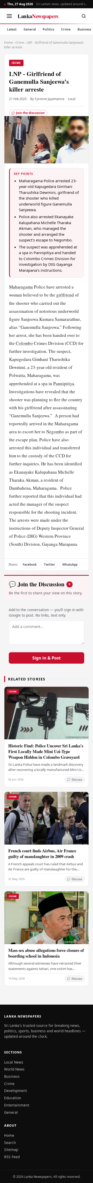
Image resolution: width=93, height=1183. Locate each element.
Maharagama (21, 287)
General (30, 29)
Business (12, 1076)
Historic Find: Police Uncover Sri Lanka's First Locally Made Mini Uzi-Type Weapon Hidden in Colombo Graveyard (45, 751)
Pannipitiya (63, 383)
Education (12, 1097)
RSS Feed (12, 1156)
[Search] (84, 16)
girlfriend (65, 295)
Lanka (38, 16)
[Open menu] (9, 16)
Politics (48, 29)
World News (14, 1069)
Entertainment (16, 1105)
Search (10, 1142)
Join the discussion (30, 113)
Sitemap (11, 1149)
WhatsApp (70, 564)
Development (15, 1090)
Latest (12, 29)
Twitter (49, 564)
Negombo (55, 432)
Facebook (30, 564)
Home (8, 42)
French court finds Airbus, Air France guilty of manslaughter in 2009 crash (42, 853)
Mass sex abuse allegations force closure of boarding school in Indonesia (46, 953)
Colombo (24, 343)
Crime (66, 29)
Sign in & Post (46, 658)
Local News (13, 1062)
